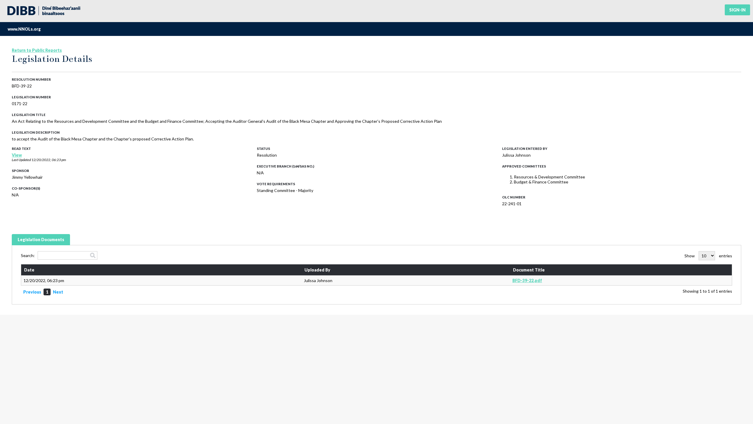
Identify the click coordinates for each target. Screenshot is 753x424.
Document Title (529, 269)
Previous (32, 291)
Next (58, 291)
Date (29, 269)
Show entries (708, 255)
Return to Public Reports (37, 50)
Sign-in (737, 9)
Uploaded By (317, 269)
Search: (28, 255)
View (17, 155)
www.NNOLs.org (24, 29)
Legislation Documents (41, 239)
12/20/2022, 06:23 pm (48, 160)
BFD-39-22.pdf (527, 280)
